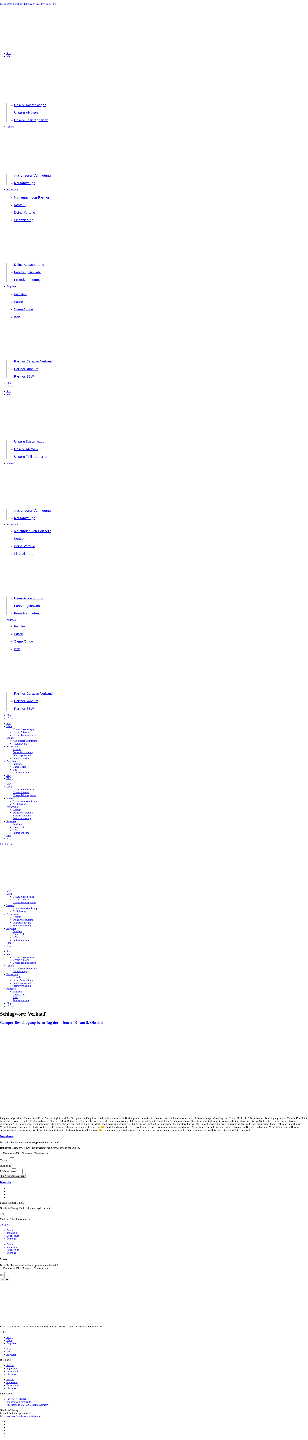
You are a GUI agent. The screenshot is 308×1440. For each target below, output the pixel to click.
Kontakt (17, 749)
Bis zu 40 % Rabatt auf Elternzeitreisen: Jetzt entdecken (28, 4)
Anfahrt (10, 1230)
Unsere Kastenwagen (23, 729)
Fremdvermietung (22, 758)
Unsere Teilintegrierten (24, 735)
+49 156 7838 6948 (14, 1213)
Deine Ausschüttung (23, 752)
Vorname (5, 1160)
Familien (17, 764)
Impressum (11, 1232)
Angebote (11, 619)
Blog (8, 715)
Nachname (6, 1165)
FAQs (9, 718)
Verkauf (10, 463)
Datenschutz (12, 1235)
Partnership (12, 524)
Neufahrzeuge (20, 743)
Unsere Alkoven (21, 732)
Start (8, 391)
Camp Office (19, 766)
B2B (15, 769)
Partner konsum (21, 772)
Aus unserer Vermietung (25, 740)
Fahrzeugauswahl (22, 755)
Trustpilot (5, 1224)
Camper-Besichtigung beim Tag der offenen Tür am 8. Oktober (52, 1022)
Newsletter (6, 1136)
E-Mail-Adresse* (9, 1171)
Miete (9, 394)
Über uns (11, 1238)
